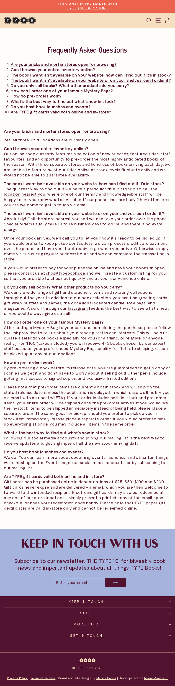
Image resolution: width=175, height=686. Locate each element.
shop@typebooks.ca (65, 273)
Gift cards (14, 481)
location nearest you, (25, 194)
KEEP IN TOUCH (86, 601)
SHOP (86, 613)
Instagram (78, 308)
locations (51, 140)
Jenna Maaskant (156, 678)
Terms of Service (43, 678)
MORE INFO (86, 624)
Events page (58, 462)
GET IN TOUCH (86, 635)
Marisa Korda (106, 678)
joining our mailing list (107, 438)
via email (79, 205)
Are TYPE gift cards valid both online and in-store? (61, 112)
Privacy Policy (17, 678)
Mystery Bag (45, 327)
